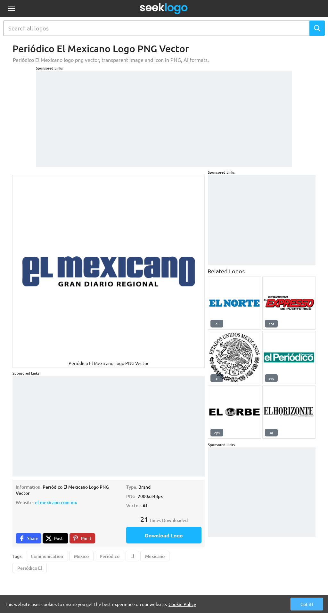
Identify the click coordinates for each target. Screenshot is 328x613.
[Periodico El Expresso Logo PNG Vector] (289, 303)
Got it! (306, 604)
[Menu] (11, 8)
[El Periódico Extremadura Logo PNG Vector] (289, 357)
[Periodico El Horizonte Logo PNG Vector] (289, 412)
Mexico (81, 556)
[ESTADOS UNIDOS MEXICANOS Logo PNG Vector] (234, 357)
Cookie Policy (182, 604)
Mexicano (155, 556)
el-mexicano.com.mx (56, 502)
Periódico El (29, 568)
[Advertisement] (164, 116)
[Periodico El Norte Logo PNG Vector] (234, 303)
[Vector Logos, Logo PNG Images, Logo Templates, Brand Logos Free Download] (164, 8)
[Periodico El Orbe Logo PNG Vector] (234, 412)
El (132, 556)
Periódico (109, 556)
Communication (47, 556)
